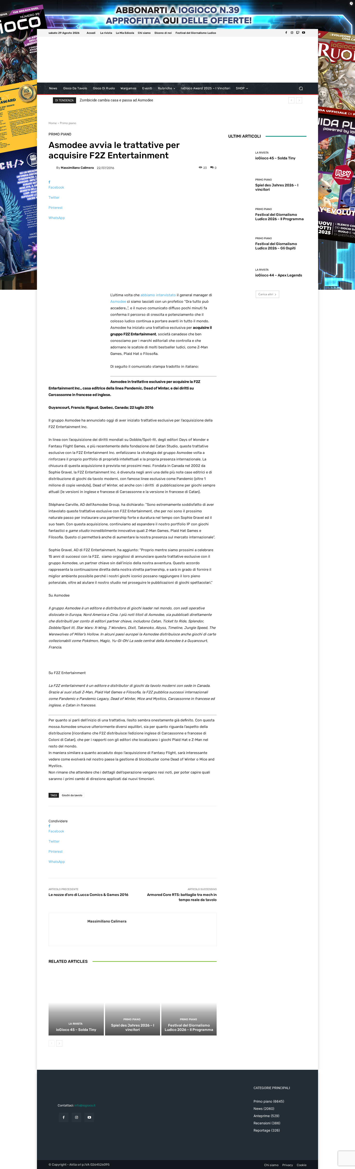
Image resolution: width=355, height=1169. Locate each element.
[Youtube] (303, 33)
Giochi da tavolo (72, 795)
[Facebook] (286, 33)
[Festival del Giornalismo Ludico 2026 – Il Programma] (189, 1002)
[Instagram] (292, 33)
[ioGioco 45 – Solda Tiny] (76, 1002)
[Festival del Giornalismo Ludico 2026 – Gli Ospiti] (240, 243)
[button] (300, 88)
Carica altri (265, 294)
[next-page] (59, 1043)
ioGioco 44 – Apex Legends (278, 275)
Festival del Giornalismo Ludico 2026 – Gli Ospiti (276, 246)
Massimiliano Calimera (77, 167)
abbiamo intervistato (158, 295)
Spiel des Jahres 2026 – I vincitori (132, 1027)
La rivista (76, 1023)
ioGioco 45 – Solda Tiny (76, 1030)
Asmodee (118, 301)
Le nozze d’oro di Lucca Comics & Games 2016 (88, 895)
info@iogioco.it (84, 1105)
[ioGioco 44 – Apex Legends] (240, 273)
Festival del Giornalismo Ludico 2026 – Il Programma (189, 1027)
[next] (299, 100)
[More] (133, 226)
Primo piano (68, 123)
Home (53, 123)
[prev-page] (52, 1043)
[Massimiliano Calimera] (52, 168)
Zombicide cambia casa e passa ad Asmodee (116, 100)
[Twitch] (298, 33)
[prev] (291, 100)
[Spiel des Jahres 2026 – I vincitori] (132, 1002)
